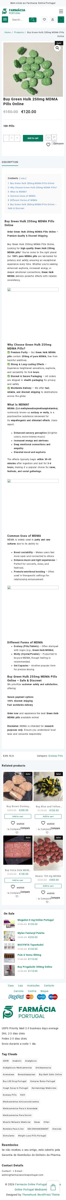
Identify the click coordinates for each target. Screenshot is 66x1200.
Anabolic (16, 1061)
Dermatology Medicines (44, 1088)
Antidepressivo (43, 1068)
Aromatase (8, 1074)
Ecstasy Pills (56, 756)
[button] (57, 48)
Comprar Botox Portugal (42, 1081)
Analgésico (31, 1061)
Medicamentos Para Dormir (17, 1115)
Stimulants (8, 1136)
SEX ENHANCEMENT (38, 1129)
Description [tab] (10, 162)
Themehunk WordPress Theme (41, 1194)
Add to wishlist (18, 833)
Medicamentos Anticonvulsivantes (21, 1102)
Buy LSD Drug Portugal (15, 1081)
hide (23, 178)
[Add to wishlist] (48, 137)
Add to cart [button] (17, 816)
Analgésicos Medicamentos (17, 1068)
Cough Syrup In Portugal (15, 1088)
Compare (25, 828)
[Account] (53, 19)
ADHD (6, 1061)
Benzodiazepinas (26, 1074)
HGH (22, 1095)
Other (47, 1122)
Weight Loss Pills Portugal (32, 1136)
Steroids (56, 1129)
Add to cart (32, 138)
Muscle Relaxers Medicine (17, 1122)
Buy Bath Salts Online (50, 1074)
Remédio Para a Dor (13, 1129)
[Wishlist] (44, 19)
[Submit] (32, 19)
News (37, 1122)
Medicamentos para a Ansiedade (20, 1108)
